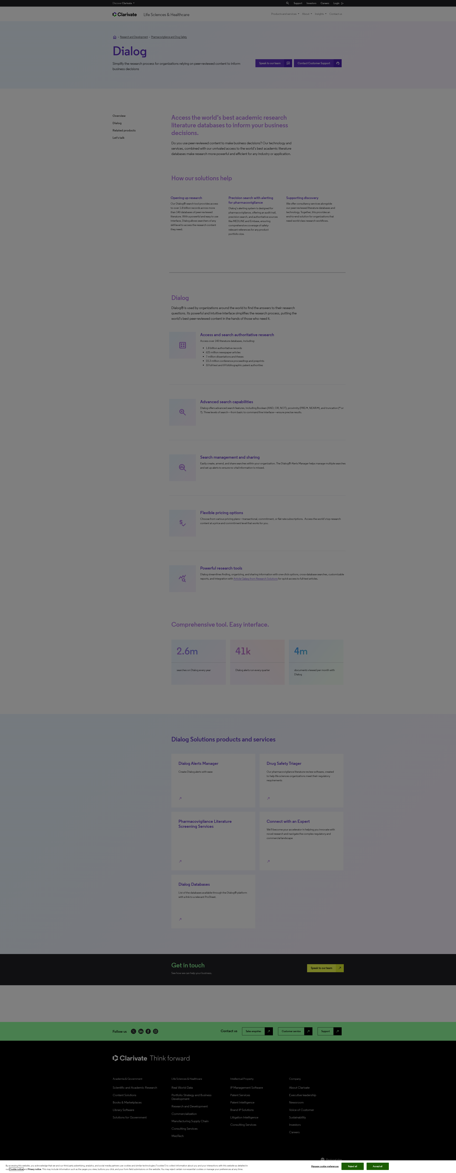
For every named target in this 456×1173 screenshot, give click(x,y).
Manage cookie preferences (325, 1166)
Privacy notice (34, 1169)
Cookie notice (16, 1169)
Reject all (352, 1166)
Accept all (377, 1166)
